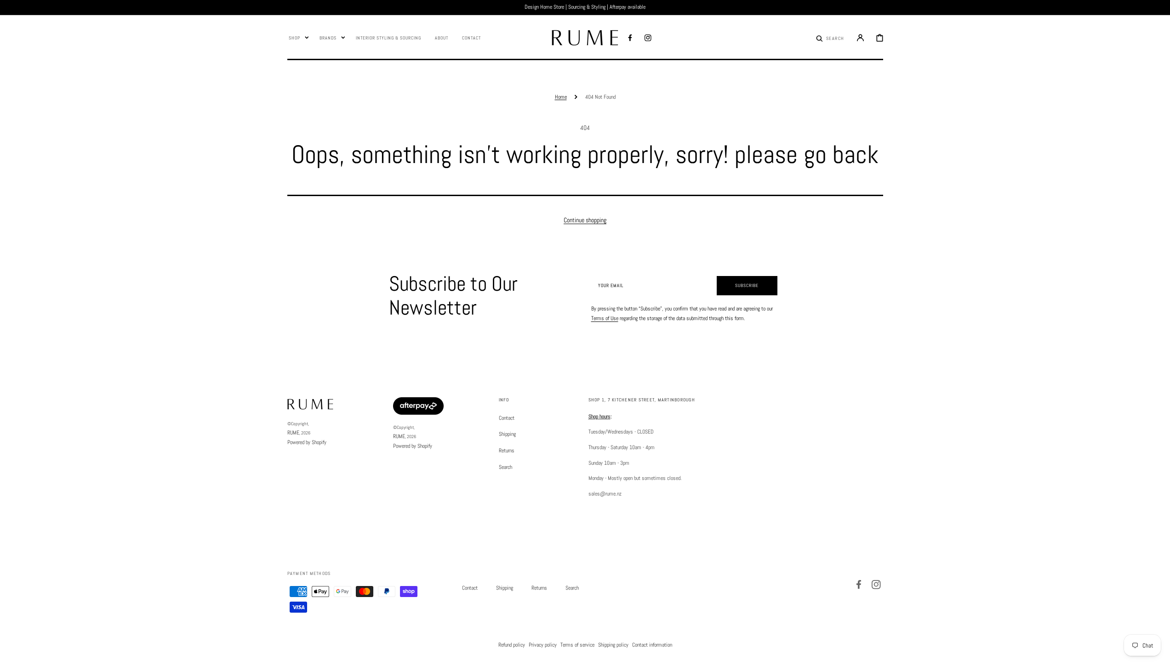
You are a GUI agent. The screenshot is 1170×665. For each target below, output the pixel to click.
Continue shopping (585, 220)
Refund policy (511, 644)
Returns (506, 450)
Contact (506, 418)
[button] (830, 38)
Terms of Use (604, 318)
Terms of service (577, 644)
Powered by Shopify (306, 442)
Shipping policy (613, 644)
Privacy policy (543, 644)
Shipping (507, 434)
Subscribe (747, 285)
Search (505, 467)
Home (561, 97)
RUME (293, 432)
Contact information (652, 644)
